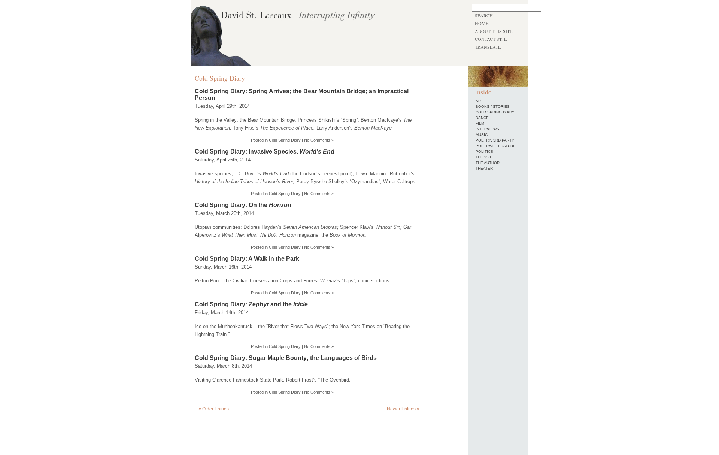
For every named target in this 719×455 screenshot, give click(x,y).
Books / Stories (493, 106)
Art (479, 101)
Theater (484, 168)
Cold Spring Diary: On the (243, 205)
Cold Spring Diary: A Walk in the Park (247, 258)
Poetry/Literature (496, 146)
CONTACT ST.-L (491, 39)
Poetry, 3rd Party (495, 140)
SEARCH (484, 15)
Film (480, 123)
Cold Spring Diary (285, 140)
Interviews (487, 129)
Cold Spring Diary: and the (251, 304)
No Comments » (319, 140)
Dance (482, 118)
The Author (488, 163)
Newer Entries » (403, 409)
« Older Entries (213, 409)
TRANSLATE (488, 47)
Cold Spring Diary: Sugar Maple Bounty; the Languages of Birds (286, 358)
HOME (481, 23)
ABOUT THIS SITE (493, 31)
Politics (484, 151)
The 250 (483, 157)
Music (482, 135)
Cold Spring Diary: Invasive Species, (264, 151)
